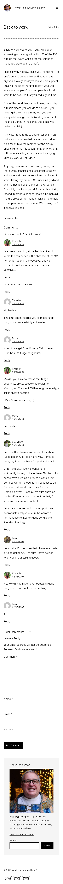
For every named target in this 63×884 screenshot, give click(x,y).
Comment (11, 656)
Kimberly (16, 241)
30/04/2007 (18, 445)
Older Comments (14, 631)
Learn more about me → (22, 834)
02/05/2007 (18, 541)
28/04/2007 (18, 244)
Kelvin (15, 604)
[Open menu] (57, 8)
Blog (16, 218)
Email (8, 714)
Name (8, 698)
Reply (7, 291)
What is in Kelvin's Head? (30, 7)
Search (13, 840)
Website (8, 729)
